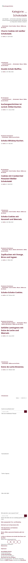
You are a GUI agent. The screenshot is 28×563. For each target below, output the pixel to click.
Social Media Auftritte (6, 551)
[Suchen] (25, 411)
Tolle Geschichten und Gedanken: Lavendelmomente (9, 528)
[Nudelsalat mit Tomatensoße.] (20, 420)
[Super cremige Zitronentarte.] (7, 446)
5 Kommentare (4, 362)
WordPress (23, 560)
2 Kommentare (4, 62)
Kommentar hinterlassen (7, 135)
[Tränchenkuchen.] (20, 446)
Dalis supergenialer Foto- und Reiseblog (11, 522)
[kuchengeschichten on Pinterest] (15, 542)
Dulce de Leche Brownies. (12, 367)
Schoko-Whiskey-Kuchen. (12, 140)
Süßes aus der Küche (14, 137)
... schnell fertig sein (6, 64)
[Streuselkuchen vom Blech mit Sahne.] (7, 420)
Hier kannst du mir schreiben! (8, 557)
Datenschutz (4, 545)
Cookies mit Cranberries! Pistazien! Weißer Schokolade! (12, 178)
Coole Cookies (12, 26)
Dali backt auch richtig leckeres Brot (10, 525)
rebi (4, 36)
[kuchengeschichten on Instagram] (12, 542)
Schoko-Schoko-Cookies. (12, 292)
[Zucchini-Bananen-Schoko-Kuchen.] (7, 433)
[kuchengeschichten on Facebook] (8, 542)
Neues (18, 26)
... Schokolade (4, 26)
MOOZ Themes (9, 560)
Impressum (3, 548)
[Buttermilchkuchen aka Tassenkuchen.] (20, 433)
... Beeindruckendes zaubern (8, 322)
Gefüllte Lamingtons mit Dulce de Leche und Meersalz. (12, 330)
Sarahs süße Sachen (18, 249)
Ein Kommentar (5, 98)
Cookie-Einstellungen (6, 554)
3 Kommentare (4, 210)
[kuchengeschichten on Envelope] (19, 542)
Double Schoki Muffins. (11, 69)
